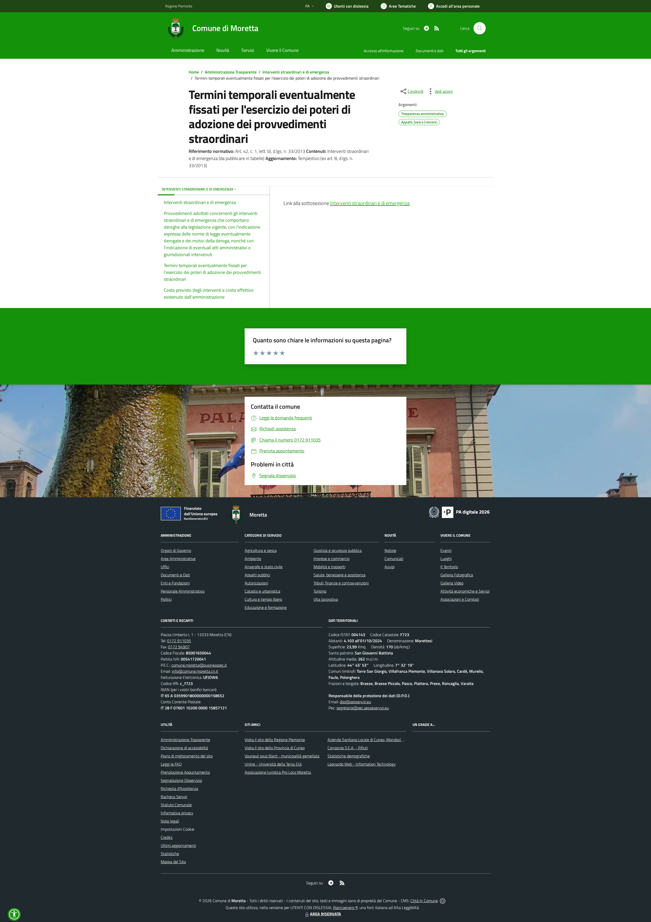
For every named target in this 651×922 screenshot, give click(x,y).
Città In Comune (424, 901)
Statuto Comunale (176, 805)
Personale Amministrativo (182, 591)
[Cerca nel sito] (480, 28)
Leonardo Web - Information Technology (362, 764)
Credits (166, 837)
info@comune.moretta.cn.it (195, 671)
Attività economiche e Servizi (465, 591)
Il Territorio (449, 567)
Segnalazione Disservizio (181, 780)
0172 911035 (179, 641)
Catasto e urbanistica (262, 591)
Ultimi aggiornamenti (178, 845)
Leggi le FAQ (171, 764)
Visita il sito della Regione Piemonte (275, 740)
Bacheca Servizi (174, 797)
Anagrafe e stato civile (264, 567)
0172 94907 (179, 647)
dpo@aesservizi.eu (355, 702)
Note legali (170, 821)
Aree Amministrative (178, 558)
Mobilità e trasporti (329, 567)
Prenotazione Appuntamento (185, 772)
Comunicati (393, 558)
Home (194, 72)
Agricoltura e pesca (261, 550)
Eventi (445, 550)
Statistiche (170, 854)
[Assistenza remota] (442, 901)
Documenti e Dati (175, 575)
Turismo (320, 591)
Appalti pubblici (257, 575)
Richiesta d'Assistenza (179, 788)
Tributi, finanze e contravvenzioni (341, 583)
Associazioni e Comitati (459, 599)
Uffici (165, 567)
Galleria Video (451, 583)
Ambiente (253, 558)
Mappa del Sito (173, 862)
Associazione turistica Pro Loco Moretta (278, 772)
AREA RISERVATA (325, 914)
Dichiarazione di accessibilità (184, 748)
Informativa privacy (177, 813)
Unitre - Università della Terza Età (273, 764)
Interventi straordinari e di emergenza (295, 72)
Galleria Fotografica (456, 575)
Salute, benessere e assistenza (339, 575)
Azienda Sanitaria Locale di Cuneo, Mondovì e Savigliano (375, 740)
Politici (166, 599)
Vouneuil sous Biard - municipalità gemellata (282, 756)
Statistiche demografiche (349, 756)
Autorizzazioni (256, 583)
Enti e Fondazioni (175, 583)
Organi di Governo (176, 550)
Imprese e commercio (331, 558)
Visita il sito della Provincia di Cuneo (275, 748)
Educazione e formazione (266, 607)
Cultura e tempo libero (263, 599)
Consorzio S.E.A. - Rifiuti (348, 748)
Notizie (390, 550)
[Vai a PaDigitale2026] (459, 511)
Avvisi (389, 567)
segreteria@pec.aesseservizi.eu (362, 708)
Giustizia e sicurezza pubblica (338, 550)
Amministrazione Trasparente (231, 72)
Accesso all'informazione (384, 51)
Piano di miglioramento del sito (187, 756)
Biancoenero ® (345, 907)
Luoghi (446, 558)
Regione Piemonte (178, 6)
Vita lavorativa (326, 599)
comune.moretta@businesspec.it (199, 665)
